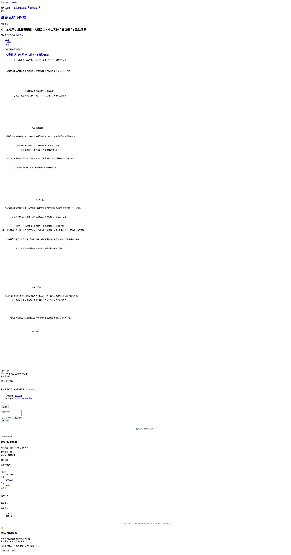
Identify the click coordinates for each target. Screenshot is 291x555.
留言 (24, 389)
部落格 (8, 42)
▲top (3, 402)
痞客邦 (19, 389)
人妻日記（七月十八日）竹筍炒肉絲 (27, 54)
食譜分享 (18, 396)
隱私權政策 (158, 523)
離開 (13, 550)
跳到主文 (4, 24)
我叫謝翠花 (5, 376)
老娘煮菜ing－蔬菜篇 (23, 398)
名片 (7, 45)
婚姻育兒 (19, 35)
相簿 (7, 40)
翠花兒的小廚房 (13, 18)
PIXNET (128, 523)
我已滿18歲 (5, 550)
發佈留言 (5, 421)
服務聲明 (167, 523)
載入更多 (5, 407)
